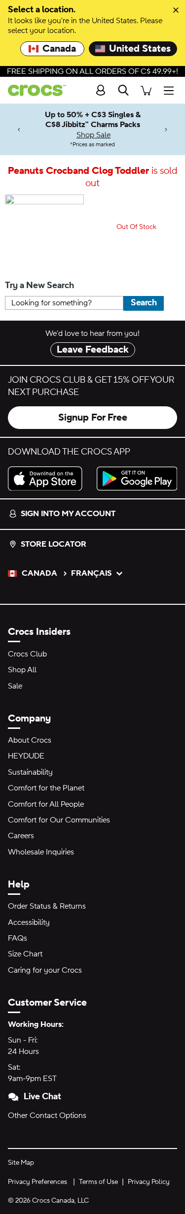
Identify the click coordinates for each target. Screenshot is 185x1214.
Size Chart (25, 954)
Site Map (21, 1162)
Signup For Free (92, 417)
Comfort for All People (46, 804)
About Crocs (29, 740)
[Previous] (19, 129)
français (91, 573)
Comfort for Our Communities (59, 820)
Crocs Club (27, 654)
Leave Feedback (93, 349)
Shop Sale (93, 135)
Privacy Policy (149, 1182)
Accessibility (29, 922)
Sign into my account (68, 514)
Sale (15, 686)
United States (140, 48)
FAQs (17, 938)
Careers (21, 836)
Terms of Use (98, 1182)
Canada (59, 48)
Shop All (22, 670)
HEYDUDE (26, 756)
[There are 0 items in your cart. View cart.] (146, 90)
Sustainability (30, 772)
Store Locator (53, 544)
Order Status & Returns (47, 906)
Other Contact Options (47, 1115)
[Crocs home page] (33, 90)
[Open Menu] (171, 90)
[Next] (166, 129)
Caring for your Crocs (45, 970)
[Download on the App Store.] (48, 478)
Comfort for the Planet (46, 788)
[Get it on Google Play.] (137, 478)
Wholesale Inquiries (41, 852)
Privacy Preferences (37, 1182)
